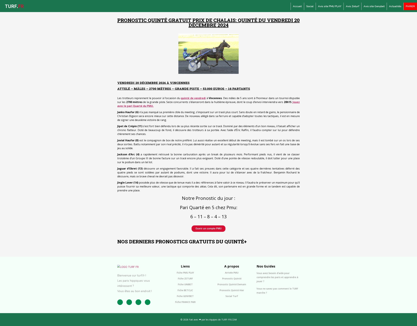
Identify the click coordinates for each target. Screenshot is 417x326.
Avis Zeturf (352, 6)
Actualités (395, 6)
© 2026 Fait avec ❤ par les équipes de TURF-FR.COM (208, 319)
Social (310, 6)
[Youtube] (147, 302)
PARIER (410, 6)
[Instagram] (129, 302)
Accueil (297, 6)
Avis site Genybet (374, 6)
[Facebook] (120, 302)
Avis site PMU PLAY (329, 6)
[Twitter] (138, 302)
